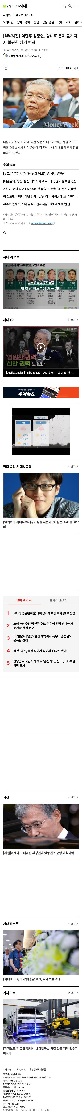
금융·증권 (48, 22)
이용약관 (7, 1069)
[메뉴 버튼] (76, 6)
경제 (27, 22)
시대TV (8, 319)
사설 (6, 797)
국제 (60, 22)
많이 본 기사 (24, 600)
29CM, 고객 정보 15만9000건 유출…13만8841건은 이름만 (39, 188)
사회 (68, 22)
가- (60, 68)
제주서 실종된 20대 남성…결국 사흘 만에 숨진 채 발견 (36, 204)
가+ (76, 68)
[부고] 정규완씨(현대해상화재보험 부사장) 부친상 (34, 173)
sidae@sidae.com (42, 223)
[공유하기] (64, 6)
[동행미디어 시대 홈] (15, 6)
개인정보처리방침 (37, 1069)
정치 (19, 22)
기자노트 (9, 992)
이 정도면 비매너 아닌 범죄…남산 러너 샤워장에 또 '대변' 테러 (41, 196)
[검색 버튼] (70, 6)
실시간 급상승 (58, 600)
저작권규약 (20, 1069)
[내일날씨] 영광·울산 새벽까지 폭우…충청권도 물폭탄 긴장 (39, 181)
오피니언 (8, 22)
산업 (36, 22)
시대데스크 (11, 923)
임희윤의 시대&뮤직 (17, 466)
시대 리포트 (11, 256)
